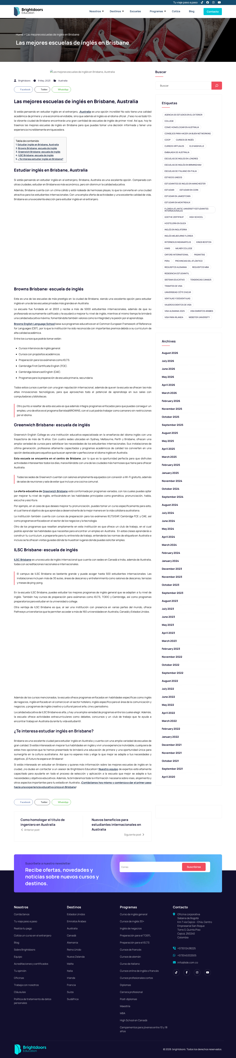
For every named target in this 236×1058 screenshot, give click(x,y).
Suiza (70, 992)
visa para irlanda (174, 317)
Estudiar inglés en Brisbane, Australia (38, 144)
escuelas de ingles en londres (181, 158)
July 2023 (168, 609)
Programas (156, 11)
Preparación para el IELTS (134, 942)
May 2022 (168, 705)
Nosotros (95, 11)
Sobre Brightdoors (24, 949)
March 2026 (169, 393)
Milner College (183, 248)
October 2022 (170, 665)
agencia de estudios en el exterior (183, 114)
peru (167, 260)
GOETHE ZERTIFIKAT (174, 217)
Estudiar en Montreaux (177, 202)
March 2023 (169, 641)
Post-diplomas (128, 999)
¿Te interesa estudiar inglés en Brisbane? (40, 158)
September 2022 (172, 673)
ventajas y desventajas (177, 298)
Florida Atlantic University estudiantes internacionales (186, 209)
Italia (70, 971)
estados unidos (173, 177)
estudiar (169, 189)
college (169, 121)
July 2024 (168, 513)
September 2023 (172, 593)
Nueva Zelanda (76, 956)
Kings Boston (203, 242)
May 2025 (168, 441)
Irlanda (71, 978)
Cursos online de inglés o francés (139, 971)
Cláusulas (20, 992)
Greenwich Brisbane (55, 491)
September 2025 (172, 425)
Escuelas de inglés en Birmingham (183, 164)
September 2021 (172, 768)
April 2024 (168, 537)
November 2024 (172, 481)
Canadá (71, 935)
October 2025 (170, 417)
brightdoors (24, 80)
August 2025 (170, 433)
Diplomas (125, 985)
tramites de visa (173, 285)
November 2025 (172, 409)
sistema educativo (175, 279)
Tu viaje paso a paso (185, 2)
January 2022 (170, 737)
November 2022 (172, 657)
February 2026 (171, 401)
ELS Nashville (196, 146)
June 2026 (168, 369)
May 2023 (168, 625)
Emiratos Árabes (76, 921)
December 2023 (172, 569)
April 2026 (168, 385)
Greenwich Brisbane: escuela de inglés (39, 151)
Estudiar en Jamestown (177, 196)
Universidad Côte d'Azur (178, 292)
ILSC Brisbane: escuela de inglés (36, 155)
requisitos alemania (176, 267)
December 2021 (172, 745)
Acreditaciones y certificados (31, 963)
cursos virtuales (174, 146)
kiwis (167, 248)
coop (167, 139)
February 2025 (171, 465)
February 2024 (171, 553)
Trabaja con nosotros (26, 985)
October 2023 (170, 585)
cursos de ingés (185, 139)
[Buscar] (216, 86)
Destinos (115, 11)
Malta (70, 963)
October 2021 (170, 761)
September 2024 (172, 497)
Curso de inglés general (133, 914)
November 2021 (172, 753)
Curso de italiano (130, 963)
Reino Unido (74, 949)
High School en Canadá (133, 1020)
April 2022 (168, 713)
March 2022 (169, 721)
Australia (62, 80)
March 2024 (169, 545)
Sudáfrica (73, 999)
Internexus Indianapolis (178, 242)
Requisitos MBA (200, 267)
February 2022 (171, 728)
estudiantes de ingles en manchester (185, 183)
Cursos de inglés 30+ (132, 921)
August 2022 (170, 681)
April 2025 (168, 449)
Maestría (125, 1006)
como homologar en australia (182, 127)
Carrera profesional (131, 992)
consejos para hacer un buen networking (188, 133)
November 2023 (172, 577)
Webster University (199, 317)
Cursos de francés (130, 949)
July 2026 (168, 361)
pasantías (199, 254)
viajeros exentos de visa (178, 304)
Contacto (213, 11)
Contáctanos (21, 914)
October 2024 (170, 489)
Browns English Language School (34, 324)
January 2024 (170, 561)
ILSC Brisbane (22, 559)
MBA (122, 1013)
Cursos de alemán (130, 956)
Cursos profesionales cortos (136, 978)
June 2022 (168, 697)
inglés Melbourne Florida (179, 235)
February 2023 (171, 649)
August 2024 (170, 505)
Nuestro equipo (108, 769)
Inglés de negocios (131, 928)
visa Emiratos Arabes (201, 311)
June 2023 (168, 617)
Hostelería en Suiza (175, 223)
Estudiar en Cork (189, 189)
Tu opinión (20, 971)
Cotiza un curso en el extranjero (32, 935)
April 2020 (168, 777)
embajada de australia (177, 152)
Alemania (72, 942)
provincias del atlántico (189, 260)
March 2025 (169, 457)
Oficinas (19, 978)
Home (19, 34)
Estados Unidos (76, 914)
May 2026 (168, 377)
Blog (191, 11)
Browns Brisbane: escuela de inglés (37, 148)
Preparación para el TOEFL (135, 935)
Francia (71, 985)
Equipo (18, 956)
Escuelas (135, 11)
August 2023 (170, 601)
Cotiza (176, 11)
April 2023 (168, 633)
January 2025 (170, 473)
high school (196, 217)
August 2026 (170, 353)
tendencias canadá (200, 279)
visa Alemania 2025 (175, 311)
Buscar (160, 72)
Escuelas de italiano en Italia (181, 171)
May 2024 (168, 529)
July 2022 (168, 689)
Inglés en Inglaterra (176, 229)
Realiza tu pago (23, 928)
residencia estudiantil (177, 273)
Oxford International (177, 254)
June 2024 (168, 521)
